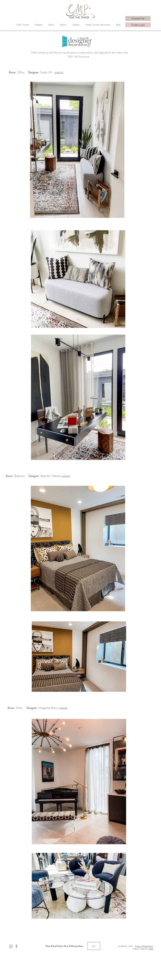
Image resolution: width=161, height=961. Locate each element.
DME (151, 949)
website (58, 72)
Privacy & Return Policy (144, 946)
